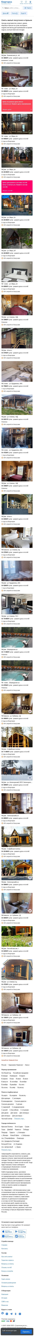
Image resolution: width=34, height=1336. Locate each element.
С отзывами (25, 1110)
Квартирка (7, 2)
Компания (4, 1294)
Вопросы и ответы (7, 1264)
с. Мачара (4, 1135)
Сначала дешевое (7, 1104)
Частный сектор (6, 1118)
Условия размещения (8, 1283)
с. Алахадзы (21, 1132)
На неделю (13, 1095)
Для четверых (24, 1113)
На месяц (22, 1095)
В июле (25, 1079)
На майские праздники (20, 1073)
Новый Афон (14, 1135)
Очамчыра (20, 1138)
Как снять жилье (6, 1256)
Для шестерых (17, 1116)
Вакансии (4, 1305)
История (4, 1298)
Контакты (4, 1248)
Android (20, 1231)
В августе (4, 1081)
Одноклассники (16, 1314)
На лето (21, 1084)
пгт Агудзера (18, 1144)
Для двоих (4, 1113)
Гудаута (12, 1132)
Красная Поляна (7, 1126)
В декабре (13, 1084)
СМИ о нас (5, 1301)
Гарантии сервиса (7, 1260)
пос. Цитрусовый (7, 1147)
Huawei (7, 1236)
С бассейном (14, 1110)
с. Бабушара (25, 1135)
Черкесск (18, 1129)
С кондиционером (18, 1107)
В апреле (4, 1079)
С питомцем (16, 1098)
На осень (4, 1087)
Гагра (3, 1129)
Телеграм (11, 1314)
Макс (2, 1313)
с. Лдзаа (18, 1147)
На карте (4, 1095)
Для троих (14, 1113)
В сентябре (14, 1081)
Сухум (27, 1126)
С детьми (19, 1104)
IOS (7, 1231)
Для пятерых (5, 1116)
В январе (4, 1076)
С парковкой (5, 1107)
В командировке (6, 1101)
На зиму (12, 1087)
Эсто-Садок (19, 1126)
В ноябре (4, 1084)
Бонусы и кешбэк (7, 1271)
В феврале (13, 1076)
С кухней (4, 1110)
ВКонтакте (7, 1314)
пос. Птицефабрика (8, 1138)
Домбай (10, 1129)
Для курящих (5, 1098)
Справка (4, 1245)
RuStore (20, 1236)
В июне (18, 1079)
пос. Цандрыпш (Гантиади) (10, 1141)
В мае (12, 1079)
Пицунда (4, 1132)
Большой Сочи (6, 1144)
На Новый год (6, 1073)
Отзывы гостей (6, 1267)
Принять (26, 1331)
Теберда (26, 1129)
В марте (22, 1076)
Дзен (20, 1314)
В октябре (23, 1081)
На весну (20, 1087)
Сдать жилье (5, 1279)
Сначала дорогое (20, 1101)
